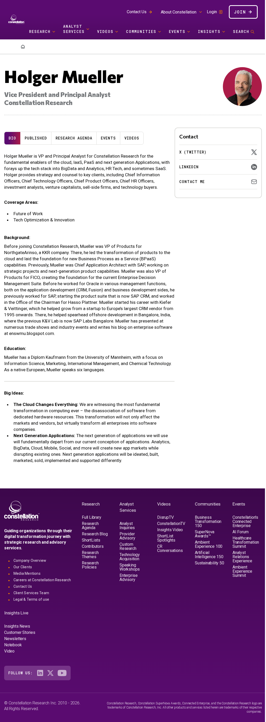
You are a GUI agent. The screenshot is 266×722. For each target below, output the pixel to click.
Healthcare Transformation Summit (245, 542)
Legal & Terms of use (31, 599)
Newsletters (15, 638)
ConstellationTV (171, 523)
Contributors (93, 546)
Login (212, 12)
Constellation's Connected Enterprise (245, 521)
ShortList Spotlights (166, 538)
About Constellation (178, 12)
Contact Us (137, 11)
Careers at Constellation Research (42, 580)
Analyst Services (74, 29)
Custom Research (127, 546)
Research (40, 31)
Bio (12, 138)
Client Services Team (31, 593)
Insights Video (170, 529)
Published (36, 138)
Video (9, 651)
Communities (141, 31)
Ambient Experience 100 (208, 544)
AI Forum (240, 531)
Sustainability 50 (209, 562)
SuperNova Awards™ (204, 533)
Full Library (91, 517)
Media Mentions (27, 573)
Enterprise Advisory (128, 577)
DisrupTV (165, 517)
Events (177, 31)
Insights (209, 31)
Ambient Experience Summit (242, 571)
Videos (105, 31)
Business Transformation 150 (208, 521)
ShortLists (91, 540)
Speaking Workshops (129, 567)
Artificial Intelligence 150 (209, 554)
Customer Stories (19, 632)
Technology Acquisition (129, 556)
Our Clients (23, 567)
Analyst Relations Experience (242, 556)
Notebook (13, 644)
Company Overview (30, 560)
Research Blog (95, 533)
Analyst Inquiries (127, 525)
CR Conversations (170, 548)
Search (241, 31)
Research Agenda (74, 138)
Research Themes (90, 554)
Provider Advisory (127, 536)
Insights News (17, 626)
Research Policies (90, 565)
